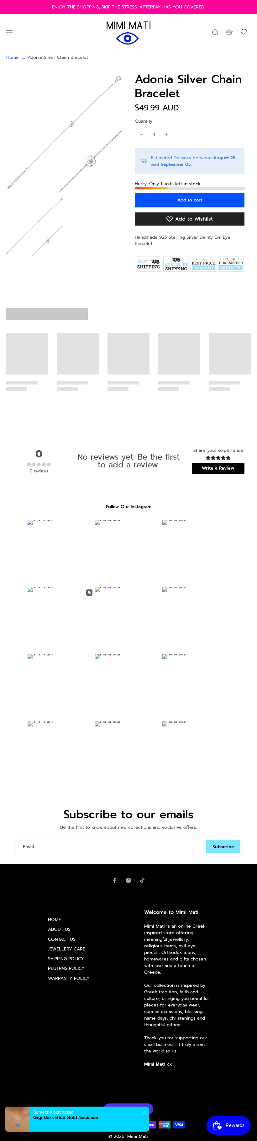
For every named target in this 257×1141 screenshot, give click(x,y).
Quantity (143, 121)
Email (28, 847)
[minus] (141, 134)
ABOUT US (59, 929)
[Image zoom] (64, 132)
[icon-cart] (229, 32)
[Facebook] (115, 880)
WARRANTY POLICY (69, 978)
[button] (189, 200)
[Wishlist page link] (244, 32)
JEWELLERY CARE (66, 949)
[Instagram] (128, 880)
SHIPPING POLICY (66, 959)
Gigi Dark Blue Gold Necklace (65, 1117)
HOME (54, 920)
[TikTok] (142, 880)
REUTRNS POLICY (66, 968)
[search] (215, 32)
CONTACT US (62, 939)
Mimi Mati (137, 1136)
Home (12, 57)
